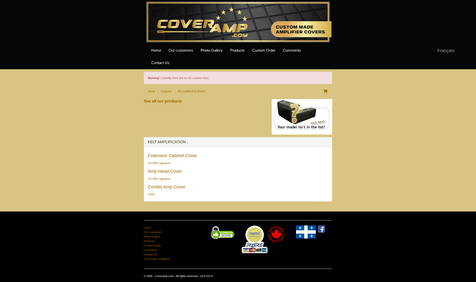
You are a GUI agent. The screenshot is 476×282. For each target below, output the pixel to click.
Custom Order (263, 50)
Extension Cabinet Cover (172, 155)
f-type (151, 194)
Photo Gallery (212, 50)
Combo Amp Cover (166, 186)
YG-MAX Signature (159, 163)
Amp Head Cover (165, 171)
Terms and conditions (157, 258)
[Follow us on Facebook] (321, 228)
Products (237, 50)
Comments (292, 50)
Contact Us (160, 63)
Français (445, 50)
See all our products (163, 101)
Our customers (181, 50)
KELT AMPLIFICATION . (192, 91)
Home (156, 50)
